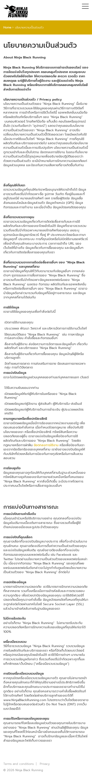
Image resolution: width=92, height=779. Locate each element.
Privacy (45, 764)
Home (7, 27)
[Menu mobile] (85, 7)
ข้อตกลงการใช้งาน (46, 445)
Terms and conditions (18, 764)
